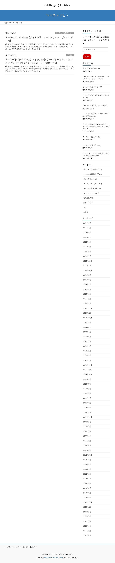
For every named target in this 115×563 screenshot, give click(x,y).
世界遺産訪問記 (88, 198)
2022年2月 (87, 450)
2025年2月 (87, 299)
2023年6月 (87, 389)
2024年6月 (87, 337)
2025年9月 (87, 275)
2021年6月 (87, 474)
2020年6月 (87, 526)
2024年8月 (87, 327)
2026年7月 (87, 228)
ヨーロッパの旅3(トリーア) (92, 87)
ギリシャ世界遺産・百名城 (92, 169)
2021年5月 (87, 479)
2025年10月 (87, 270)
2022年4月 (87, 445)
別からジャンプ (88, 203)
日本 (84, 207)
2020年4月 (87, 535)
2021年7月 (87, 469)
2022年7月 (87, 431)
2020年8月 (87, 516)
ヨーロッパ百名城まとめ (64, 33)
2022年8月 (87, 427)
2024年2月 (87, 355)
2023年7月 (87, 384)
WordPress (47, 557)
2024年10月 (87, 318)
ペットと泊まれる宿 (90, 179)
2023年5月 (87, 393)
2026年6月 (87, 232)
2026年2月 (87, 251)
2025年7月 (87, 284)
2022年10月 (87, 417)
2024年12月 (87, 308)
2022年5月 (87, 441)
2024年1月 (87, 360)
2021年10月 (87, 455)
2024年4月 (87, 346)
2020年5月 (87, 531)
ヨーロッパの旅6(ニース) (91, 137)
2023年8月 (87, 379)
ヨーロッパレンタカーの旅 (92, 184)
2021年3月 (87, 488)
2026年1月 (87, 256)
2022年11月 (87, 412)
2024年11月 (87, 313)
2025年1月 (87, 303)
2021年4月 (87, 483)
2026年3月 (87, 247)
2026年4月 (87, 242)
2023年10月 (87, 374)
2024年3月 (87, 351)
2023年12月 (87, 365)
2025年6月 (87, 289)
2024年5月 (87, 341)
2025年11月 (87, 266)
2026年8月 (87, 223)
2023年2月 (87, 403)
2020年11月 (87, 507)
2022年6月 (87, 436)
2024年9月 (87, 322)
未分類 (70, 55)
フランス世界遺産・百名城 (92, 174)
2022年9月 (87, 422)
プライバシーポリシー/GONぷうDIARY (21, 547)
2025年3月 (87, 294)
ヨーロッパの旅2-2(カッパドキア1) (95, 105)
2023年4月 (87, 398)
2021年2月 (87, 493)
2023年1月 (87, 408)
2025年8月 (87, 280)
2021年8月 (87, 464)
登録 (87, 56)
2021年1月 (87, 497)
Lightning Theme (58, 557)
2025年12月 (87, 261)
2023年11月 (87, 370)
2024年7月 (87, 332)
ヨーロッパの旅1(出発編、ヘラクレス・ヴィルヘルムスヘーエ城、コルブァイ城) (96, 126)
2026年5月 (87, 237)
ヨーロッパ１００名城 (91, 193)
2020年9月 (87, 512)
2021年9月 (87, 460)
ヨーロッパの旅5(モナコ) (91, 145)
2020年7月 (87, 521)
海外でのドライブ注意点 (91, 68)
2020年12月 (87, 502)
